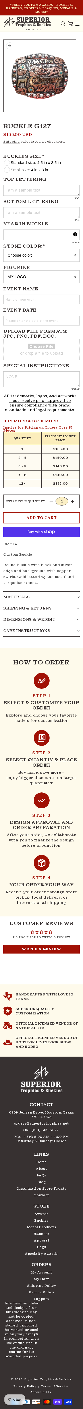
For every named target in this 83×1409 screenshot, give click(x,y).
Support (41, 1299)
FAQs (41, 1175)
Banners (41, 1234)
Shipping (11, 141)
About (41, 1169)
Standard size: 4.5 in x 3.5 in (36, 162)
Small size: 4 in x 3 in (29, 170)
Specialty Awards (41, 1254)
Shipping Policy (41, 1286)
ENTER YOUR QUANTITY (25, 501)
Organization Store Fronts (41, 1189)
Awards (41, 1214)
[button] (63, 23)
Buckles (41, 1221)
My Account (41, 1272)
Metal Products (41, 1227)
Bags (41, 1247)
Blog (41, 1182)
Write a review (41, 949)
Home (41, 1162)
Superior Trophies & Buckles (47, 1379)
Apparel (41, 1240)
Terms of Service (54, 1386)
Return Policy (41, 1292)
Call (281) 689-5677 (41, 1130)
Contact (41, 1195)
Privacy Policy (25, 1386)
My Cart (41, 1279)
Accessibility (40, 1392)
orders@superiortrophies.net (41, 1123)
